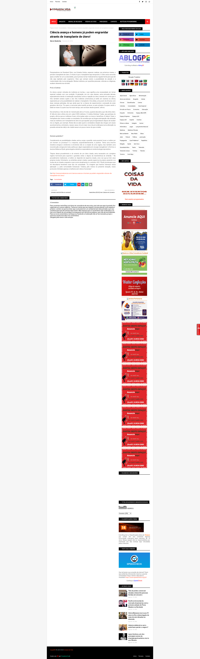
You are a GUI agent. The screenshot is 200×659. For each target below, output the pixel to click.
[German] (132, 85)
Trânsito (142, 151)
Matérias (122, 130)
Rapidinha (144, 140)
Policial (128, 137)
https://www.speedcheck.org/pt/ (136, 577)
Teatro (134, 147)
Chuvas (122, 102)
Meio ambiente (124, 133)
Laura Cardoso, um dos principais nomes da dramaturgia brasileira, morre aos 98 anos (138, 637)
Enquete (122, 113)
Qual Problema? (134, 140)
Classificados (131, 102)
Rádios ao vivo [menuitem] (90, 21)
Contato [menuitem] (114, 21)
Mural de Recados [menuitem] (75, 21)
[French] (128, 85)
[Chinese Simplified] (137, 82)
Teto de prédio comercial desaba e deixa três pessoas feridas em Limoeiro (138, 593)
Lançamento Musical (142, 126)
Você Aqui (130, 154)
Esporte (132, 120)
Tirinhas (134, 151)
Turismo (122, 154)
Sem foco (136, 144)
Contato (64, 1)
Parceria (57, 1)
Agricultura (133, 95)
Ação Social (123, 95)
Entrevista (130, 113)
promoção (143, 137)
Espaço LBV (123, 120)
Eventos (139, 120)
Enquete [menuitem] (62, 21)
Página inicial (54, 28)
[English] (124, 85)
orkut (121, 137)
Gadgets (134, 123)
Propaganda (123, 140)
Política (135, 137)
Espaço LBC (135, 116)
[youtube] (142, 39)
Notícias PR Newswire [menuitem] (128, 21)
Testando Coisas (125, 151)
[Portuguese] (145, 82)
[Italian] (141, 85)
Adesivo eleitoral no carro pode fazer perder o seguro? (138, 626)
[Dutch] (145, 85)
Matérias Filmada (133, 130)
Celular (143, 99)
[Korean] (128, 82)
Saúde (129, 144)
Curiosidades (62, 28)
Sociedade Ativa (124, 147)
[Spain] (137, 85)
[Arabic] (124, 82)
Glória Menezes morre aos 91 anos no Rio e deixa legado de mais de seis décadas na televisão (138, 616)
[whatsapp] (149, 1)
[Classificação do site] (131, 531)
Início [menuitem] (54, 21)
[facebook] (139, 1)
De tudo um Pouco (125, 109)
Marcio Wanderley (55, 41)
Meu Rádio (134, 133)
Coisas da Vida (68, 650)
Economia (136, 109)
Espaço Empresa (125, 116)
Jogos (131, 126)
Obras (142, 133)
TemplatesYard (65, 656)
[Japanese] (132, 82)
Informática (123, 126)
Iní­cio (51, 1)
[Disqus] (83, 292)
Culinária (122, 106)
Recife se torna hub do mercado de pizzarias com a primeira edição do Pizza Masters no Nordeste (138, 604)
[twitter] (142, 1)
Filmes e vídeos (124, 123)
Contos (140, 102)
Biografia (135, 99)
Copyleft (52, 650)
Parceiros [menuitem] (103, 21)
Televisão (141, 147)
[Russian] (141, 82)
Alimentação (142, 95)
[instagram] (146, 1)
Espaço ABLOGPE (141, 113)
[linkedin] (142, 45)
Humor (141, 123)
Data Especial (142, 106)
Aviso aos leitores (125, 99)
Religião (122, 144)
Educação (145, 109)
